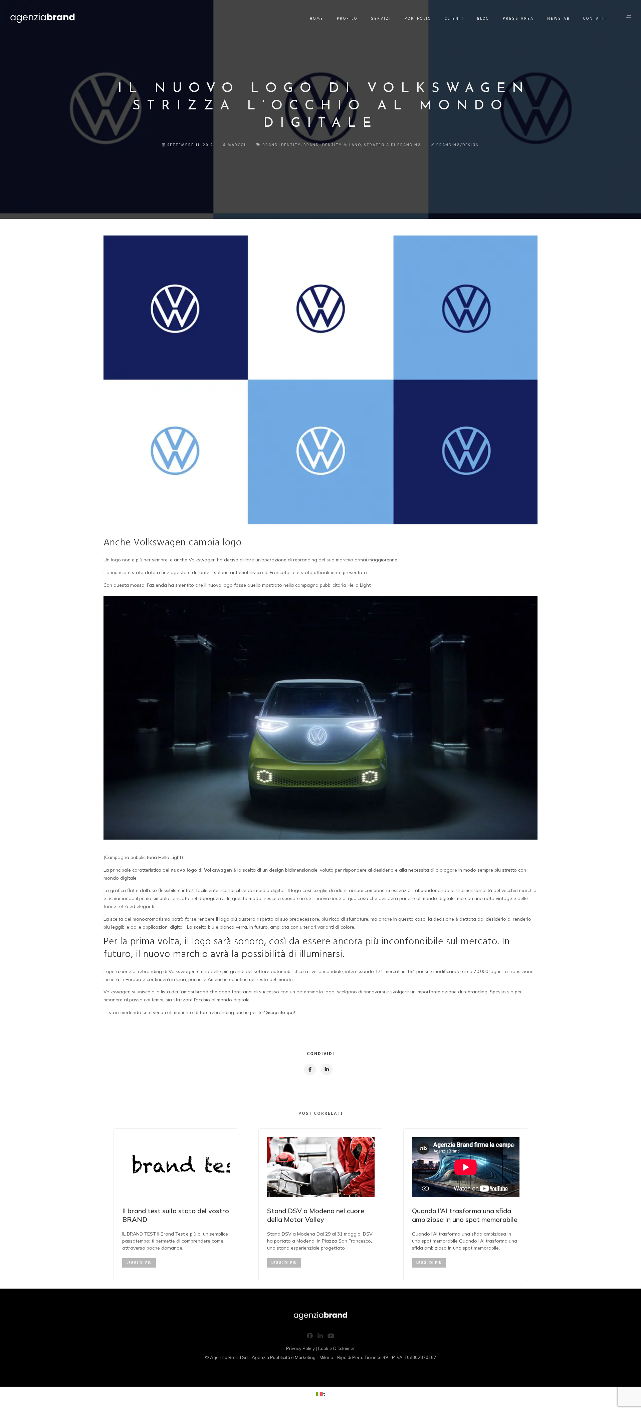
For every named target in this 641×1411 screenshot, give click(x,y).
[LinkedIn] (320, 1337)
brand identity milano (332, 145)
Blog (483, 19)
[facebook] (309, 1069)
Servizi (381, 19)
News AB (558, 19)
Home (317, 19)
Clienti (454, 19)
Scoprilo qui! (280, 1012)
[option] (175, 1204)
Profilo (347, 19)
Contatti (595, 19)
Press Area (518, 19)
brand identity (281, 145)
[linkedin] (326, 1069)
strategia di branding (392, 145)
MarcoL (237, 145)
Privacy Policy (300, 1348)
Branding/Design (457, 145)
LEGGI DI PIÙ (139, 1263)
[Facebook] (309, 1337)
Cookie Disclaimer (336, 1348)
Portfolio (418, 19)
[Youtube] (331, 1337)
